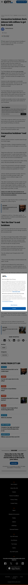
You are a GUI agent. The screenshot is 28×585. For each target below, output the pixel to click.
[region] (14, 292)
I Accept (14, 308)
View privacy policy (16, 291)
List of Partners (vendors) (7, 301)
